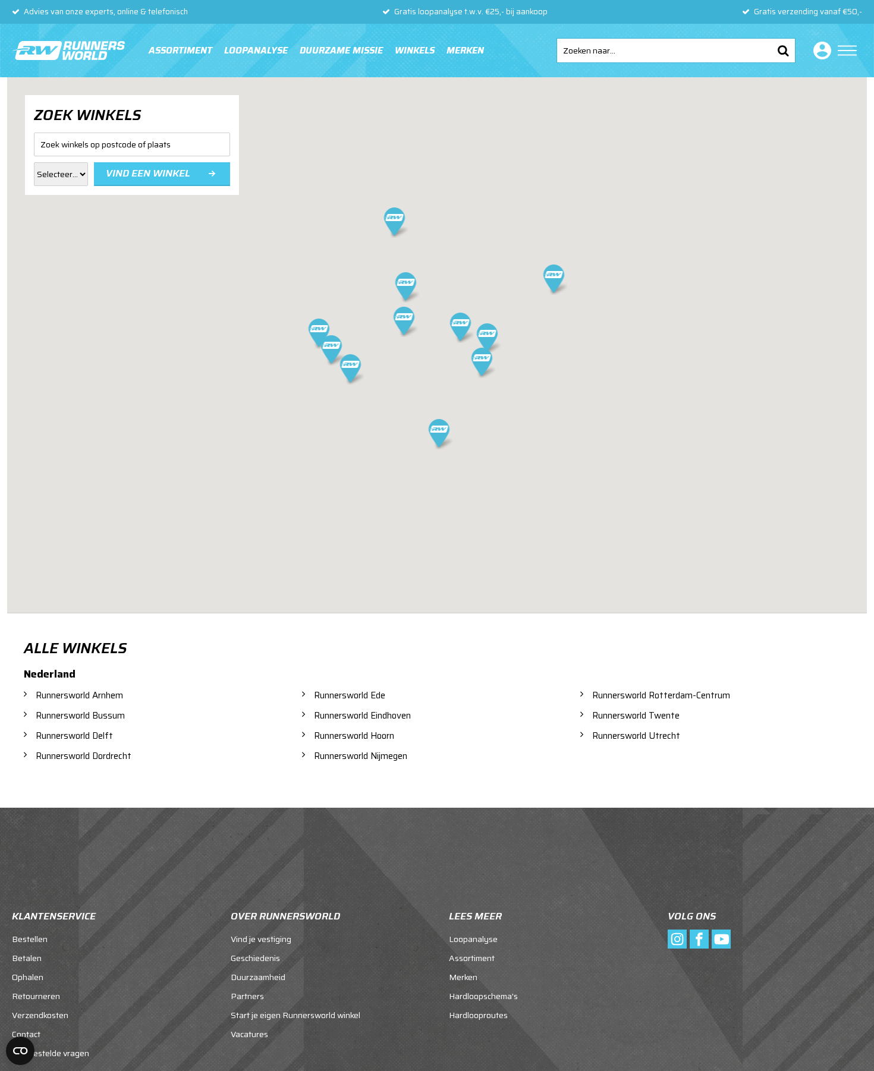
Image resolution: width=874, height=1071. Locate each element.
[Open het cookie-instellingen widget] (20, 1051)
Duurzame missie (341, 50)
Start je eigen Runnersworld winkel (295, 1015)
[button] (487, 339)
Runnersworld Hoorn (354, 736)
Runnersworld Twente (636, 715)
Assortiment (180, 50)
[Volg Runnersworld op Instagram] (677, 939)
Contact (26, 1034)
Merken (465, 50)
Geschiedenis (255, 958)
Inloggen (819, 50)
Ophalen (27, 977)
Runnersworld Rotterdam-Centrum (661, 695)
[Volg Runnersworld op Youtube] (721, 939)
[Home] (68, 50)
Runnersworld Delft (74, 736)
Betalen (27, 958)
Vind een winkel (148, 173)
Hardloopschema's (483, 996)
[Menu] (847, 50)
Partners (247, 996)
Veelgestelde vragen (50, 1053)
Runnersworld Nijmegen (360, 756)
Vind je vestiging (261, 939)
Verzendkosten (40, 1015)
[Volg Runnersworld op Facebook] (699, 939)
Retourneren (36, 996)
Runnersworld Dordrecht (83, 756)
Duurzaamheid (258, 977)
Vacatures (249, 1034)
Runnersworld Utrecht (636, 736)
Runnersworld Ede (349, 695)
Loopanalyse (256, 50)
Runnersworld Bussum (80, 715)
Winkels (415, 50)
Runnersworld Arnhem (79, 695)
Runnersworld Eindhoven (362, 715)
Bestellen (30, 939)
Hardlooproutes (478, 1015)
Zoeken (783, 50)
